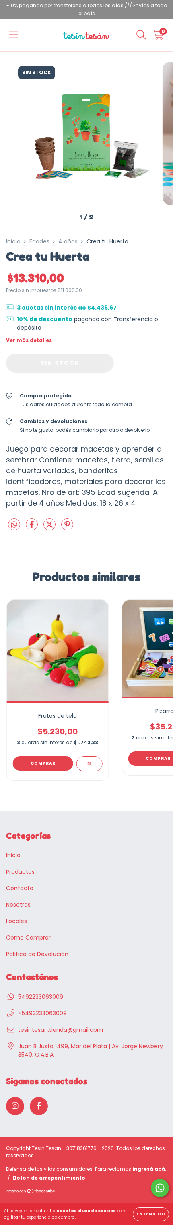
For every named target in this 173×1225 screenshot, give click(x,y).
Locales (16, 921)
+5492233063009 (42, 1013)
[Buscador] (141, 35)
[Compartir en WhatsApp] (14, 525)
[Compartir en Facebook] (32, 528)
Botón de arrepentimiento (49, 1177)
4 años (68, 241)
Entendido (150, 1214)
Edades (39, 241)
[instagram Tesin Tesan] (15, 1106)
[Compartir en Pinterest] (67, 528)
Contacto (19, 888)
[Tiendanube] (31, 1191)
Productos (20, 872)
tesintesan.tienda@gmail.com (60, 1030)
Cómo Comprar (28, 937)
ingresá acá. (149, 1169)
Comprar (43, 763)
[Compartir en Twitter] (50, 528)
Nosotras (18, 905)
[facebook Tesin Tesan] (39, 1106)
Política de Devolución (37, 954)
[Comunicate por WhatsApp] (160, 1188)
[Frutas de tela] (89, 763)
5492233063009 (40, 997)
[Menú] (13, 35)
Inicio (13, 241)
